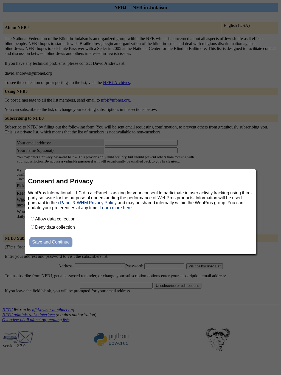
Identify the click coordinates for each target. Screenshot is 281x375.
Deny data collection (55, 227)
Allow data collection (55, 219)
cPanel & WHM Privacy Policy (87, 202)
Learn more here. (116, 207)
